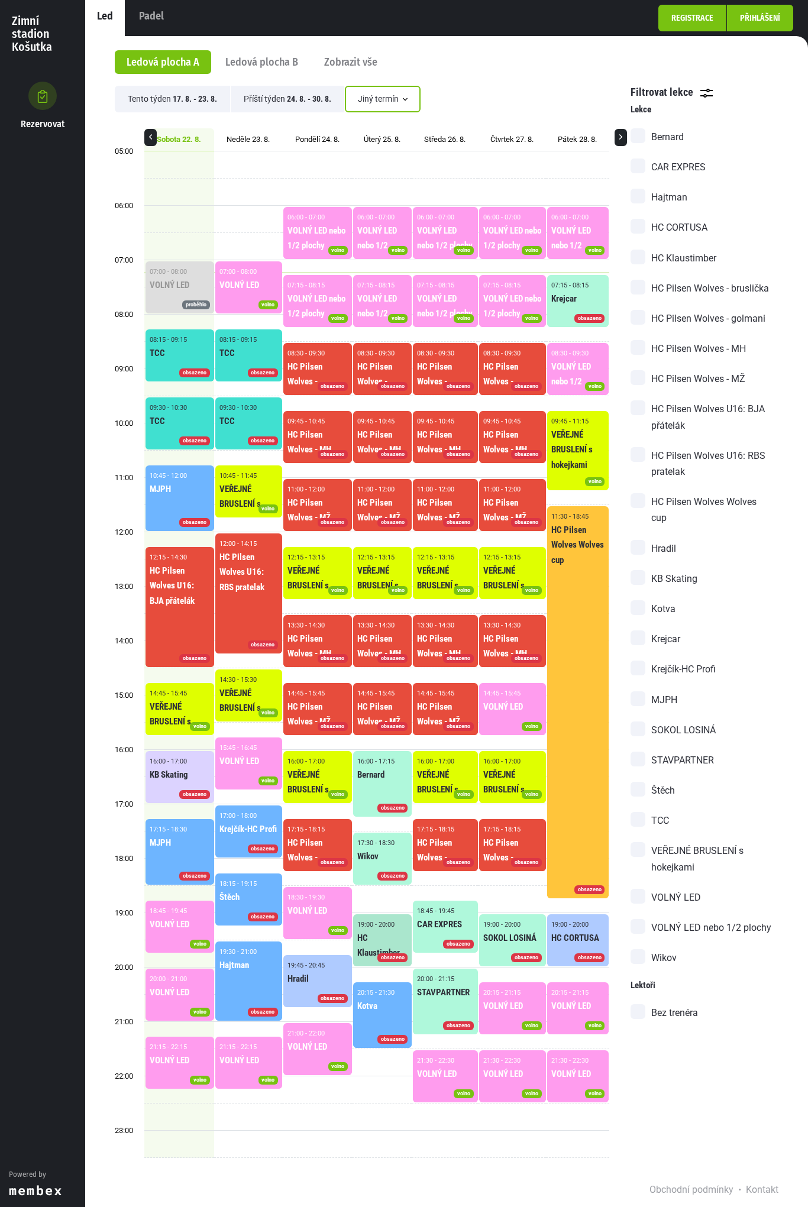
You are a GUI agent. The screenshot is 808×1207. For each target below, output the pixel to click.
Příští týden (287, 98)
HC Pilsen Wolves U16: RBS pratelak (708, 463)
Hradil (663, 548)
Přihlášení (760, 18)
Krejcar (665, 639)
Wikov (664, 957)
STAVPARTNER (682, 760)
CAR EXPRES (678, 167)
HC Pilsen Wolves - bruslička (710, 288)
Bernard (667, 137)
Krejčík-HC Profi (683, 669)
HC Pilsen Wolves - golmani (708, 318)
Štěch (663, 790)
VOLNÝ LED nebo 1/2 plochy (711, 927)
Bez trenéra (674, 1012)
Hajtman (669, 197)
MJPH (664, 700)
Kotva (663, 608)
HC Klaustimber (683, 258)
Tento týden (172, 98)
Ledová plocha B (261, 62)
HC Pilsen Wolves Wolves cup (704, 509)
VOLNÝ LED (676, 897)
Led (105, 15)
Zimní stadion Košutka (32, 34)
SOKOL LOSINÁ (683, 730)
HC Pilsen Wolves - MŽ (698, 378)
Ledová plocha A (163, 62)
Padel (151, 15)
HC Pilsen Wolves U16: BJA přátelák (708, 417)
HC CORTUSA (679, 227)
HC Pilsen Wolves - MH (698, 348)
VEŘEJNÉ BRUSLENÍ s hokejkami (697, 858)
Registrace (692, 18)
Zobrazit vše (350, 62)
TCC (660, 820)
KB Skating (674, 578)
